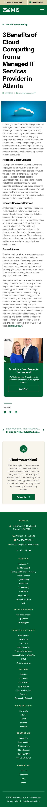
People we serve (23, 609)
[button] (5, 412)
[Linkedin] (17, 550)
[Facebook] (21, 550)
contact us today (15, 326)
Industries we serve (23, 630)
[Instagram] (26, 550)
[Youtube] (30, 550)
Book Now (23, 389)
